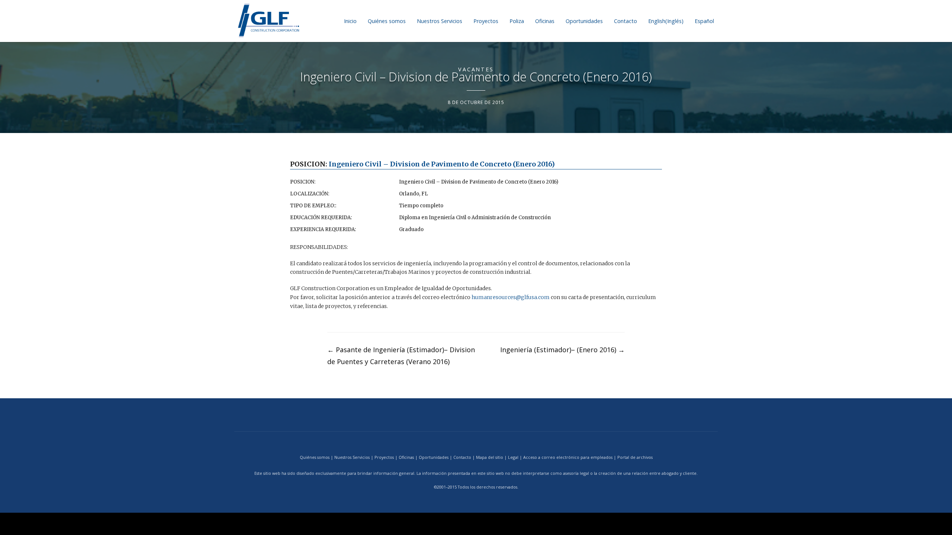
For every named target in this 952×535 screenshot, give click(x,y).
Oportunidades (584, 21)
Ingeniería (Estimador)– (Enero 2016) (562, 349)
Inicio (350, 21)
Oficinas (544, 21)
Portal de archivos (635, 457)
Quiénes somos (387, 21)
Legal (513, 457)
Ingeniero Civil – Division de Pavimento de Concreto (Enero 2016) (442, 164)
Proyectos (485, 21)
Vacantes (476, 69)
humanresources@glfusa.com (511, 297)
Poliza (516, 21)
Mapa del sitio (489, 457)
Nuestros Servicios (439, 21)
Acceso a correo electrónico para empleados (567, 457)
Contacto (625, 21)
